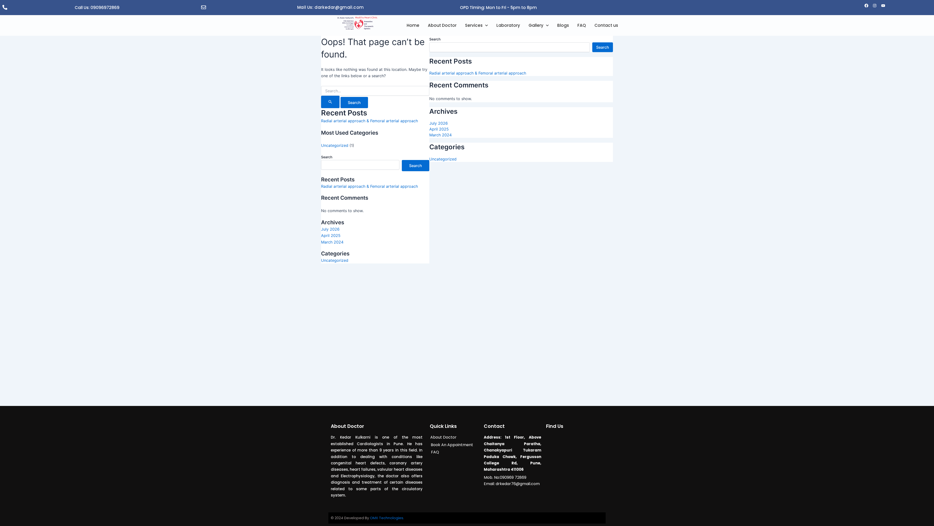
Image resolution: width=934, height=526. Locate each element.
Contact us (606, 25)
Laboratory (508, 25)
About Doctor (442, 25)
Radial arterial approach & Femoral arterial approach (369, 120)
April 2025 (331, 235)
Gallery (536, 25)
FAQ (581, 25)
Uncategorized (334, 145)
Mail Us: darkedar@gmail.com (330, 7)
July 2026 (330, 229)
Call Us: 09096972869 (97, 7)
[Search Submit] (330, 102)
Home (413, 25)
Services (474, 25)
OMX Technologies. (387, 517)
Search (326, 157)
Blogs (563, 25)
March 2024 (332, 242)
